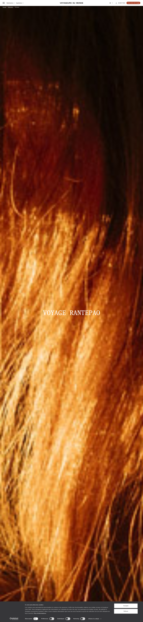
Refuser (126, 611)
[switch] (51, 618)
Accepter (126, 605)
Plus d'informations (40, 613)
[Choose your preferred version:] (111, 3)
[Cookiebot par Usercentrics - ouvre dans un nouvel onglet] (14, 619)
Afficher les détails (93, 618)
